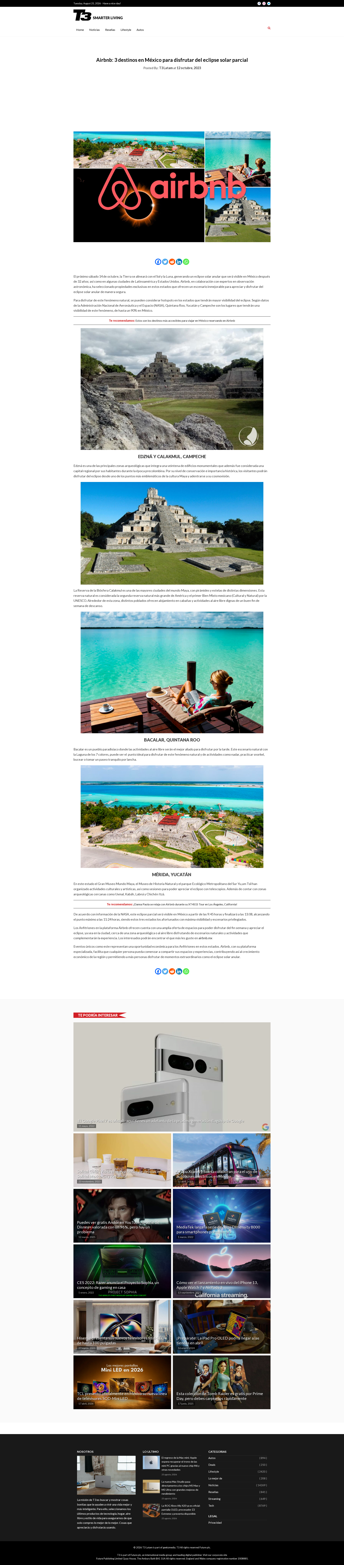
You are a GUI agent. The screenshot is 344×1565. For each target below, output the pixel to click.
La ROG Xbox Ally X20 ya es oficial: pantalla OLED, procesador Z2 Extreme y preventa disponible (181, 1509)
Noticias (94, 29)
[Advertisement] (172, 100)
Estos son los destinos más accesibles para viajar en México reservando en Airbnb (185, 320)
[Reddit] (172, 262)
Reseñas (110, 29)
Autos (140, 29)
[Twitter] (165, 262)
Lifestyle (126, 29)
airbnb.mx (205, 938)
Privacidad (215, 1522)
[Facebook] (158, 262)
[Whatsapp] (186, 262)
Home (80, 29)
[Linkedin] (179, 262)
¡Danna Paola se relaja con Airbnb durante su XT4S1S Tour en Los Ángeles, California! (185, 904)
